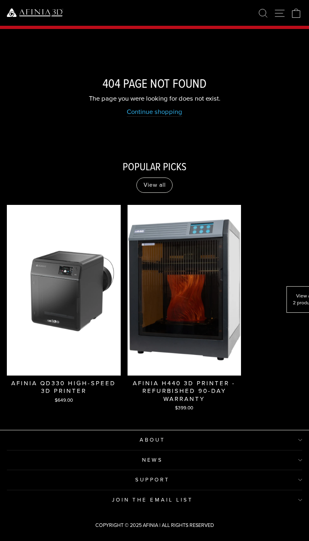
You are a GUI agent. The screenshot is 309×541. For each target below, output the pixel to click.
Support (152, 479)
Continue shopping (154, 112)
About (152, 440)
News (152, 460)
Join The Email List (152, 500)
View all (155, 185)
